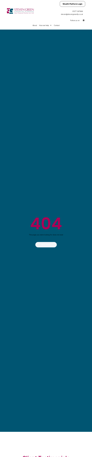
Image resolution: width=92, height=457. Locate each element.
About (35, 25)
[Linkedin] (83, 20)
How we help (44, 25)
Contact (57, 25)
